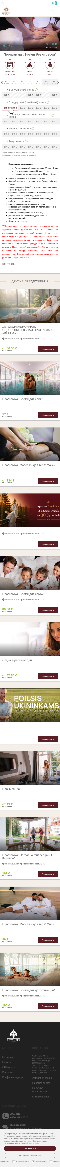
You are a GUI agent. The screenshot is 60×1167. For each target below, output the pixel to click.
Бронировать (48, 349)
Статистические (22, 1162)
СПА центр (8, 1067)
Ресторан (7, 1072)
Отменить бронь (41, 1096)
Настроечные (41, 1162)
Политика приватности (39, 1090)
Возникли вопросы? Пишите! (26, 1128)
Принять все (30, 1149)
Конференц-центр (12, 1077)
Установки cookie (42, 1078)
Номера (6, 1062)
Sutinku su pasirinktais (30, 1156)
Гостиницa (8, 1057)
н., (43, 14)
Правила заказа (41, 1083)
